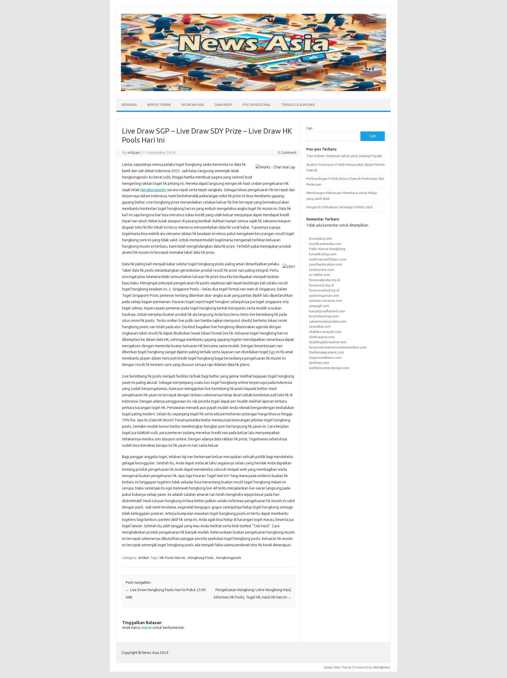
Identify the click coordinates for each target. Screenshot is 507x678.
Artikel (143, 557)
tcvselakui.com (320, 238)
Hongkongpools (153, 190)
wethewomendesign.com (329, 368)
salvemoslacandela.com (327, 321)
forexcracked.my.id (324, 290)
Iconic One (332, 667)
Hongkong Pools (201, 557)
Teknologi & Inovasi (298, 104)
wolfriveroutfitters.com (327, 259)
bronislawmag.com (324, 316)
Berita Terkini (159, 104)
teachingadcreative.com (328, 342)
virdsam (133, 152)
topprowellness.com (325, 357)
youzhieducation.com (325, 264)
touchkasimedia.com (325, 244)
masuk (146, 627)
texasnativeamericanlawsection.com (338, 347)
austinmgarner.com (324, 295)
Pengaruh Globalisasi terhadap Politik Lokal (339, 207)
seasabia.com (320, 326)
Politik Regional (257, 104)
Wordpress (381, 667)
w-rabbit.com (319, 274)
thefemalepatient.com (326, 352)
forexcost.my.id (321, 285)
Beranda (129, 104)
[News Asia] (253, 90)
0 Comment (287, 152)
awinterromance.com (325, 300)
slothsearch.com (322, 337)
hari (272, 352)
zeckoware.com (321, 269)
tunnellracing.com (322, 254)
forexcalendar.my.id (324, 280)
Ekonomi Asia (192, 104)
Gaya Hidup (223, 104)
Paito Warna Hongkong (327, 249)
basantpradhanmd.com (327, 311)
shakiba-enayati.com (325, 331)
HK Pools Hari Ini (172, 557)
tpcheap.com (319, 362)
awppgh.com (319, 306)
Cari (309, 128)
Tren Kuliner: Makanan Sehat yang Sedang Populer (344, 156)
